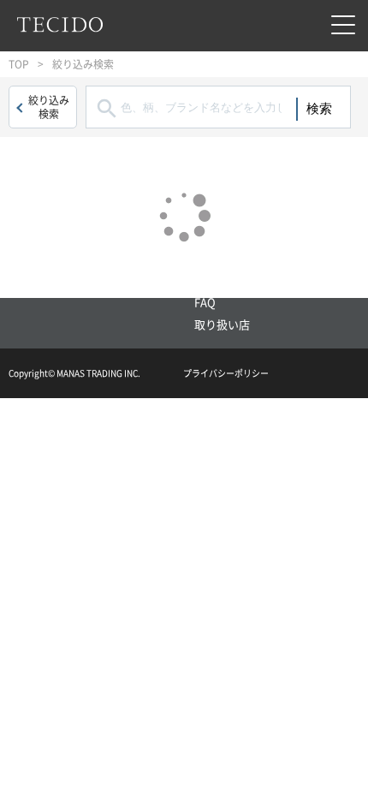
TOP (19, 64)
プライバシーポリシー (226, 372)
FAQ (205, 302)
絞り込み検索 (48, 107)
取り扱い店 (222, 324)
